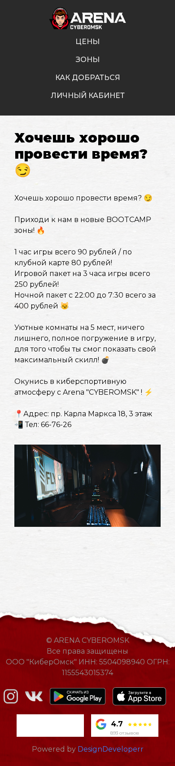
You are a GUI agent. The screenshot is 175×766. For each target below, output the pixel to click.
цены (87, 41)
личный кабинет (88, 95)
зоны (88, 59)
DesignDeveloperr (111, 749)
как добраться (87, 77)
